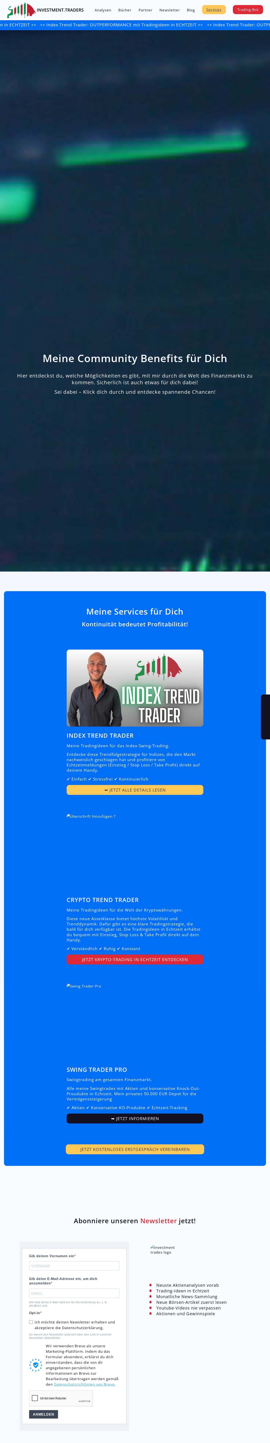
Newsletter (169, 10)
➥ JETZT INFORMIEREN (135, 1118)
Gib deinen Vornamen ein (51, 1256)
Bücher (124, 10)
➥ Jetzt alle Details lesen (135, 790)
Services (213, 9)
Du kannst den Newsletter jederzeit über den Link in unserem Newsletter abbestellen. (70, 1336)
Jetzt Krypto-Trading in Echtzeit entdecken (135, 959)
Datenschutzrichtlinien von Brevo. (85, 1384)
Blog (191, 10)
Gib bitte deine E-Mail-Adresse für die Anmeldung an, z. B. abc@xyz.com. (68, 1304)
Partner (146, 10)
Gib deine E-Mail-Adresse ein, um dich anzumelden (63, 1281)
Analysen (103, 10)
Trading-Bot (248, 9)
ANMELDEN (43, 1414)
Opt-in (34, 1313)
